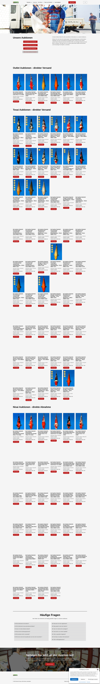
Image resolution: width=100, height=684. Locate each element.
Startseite (29, 2)
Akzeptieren (74, 679)
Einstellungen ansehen (93, 679)
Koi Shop (40, 2)
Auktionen (35, 2)
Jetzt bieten (16, 101)
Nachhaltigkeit (58, 2)
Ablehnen (83, 679)
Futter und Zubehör (48, 2)
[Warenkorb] (85, 2)
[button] (97, 669)
